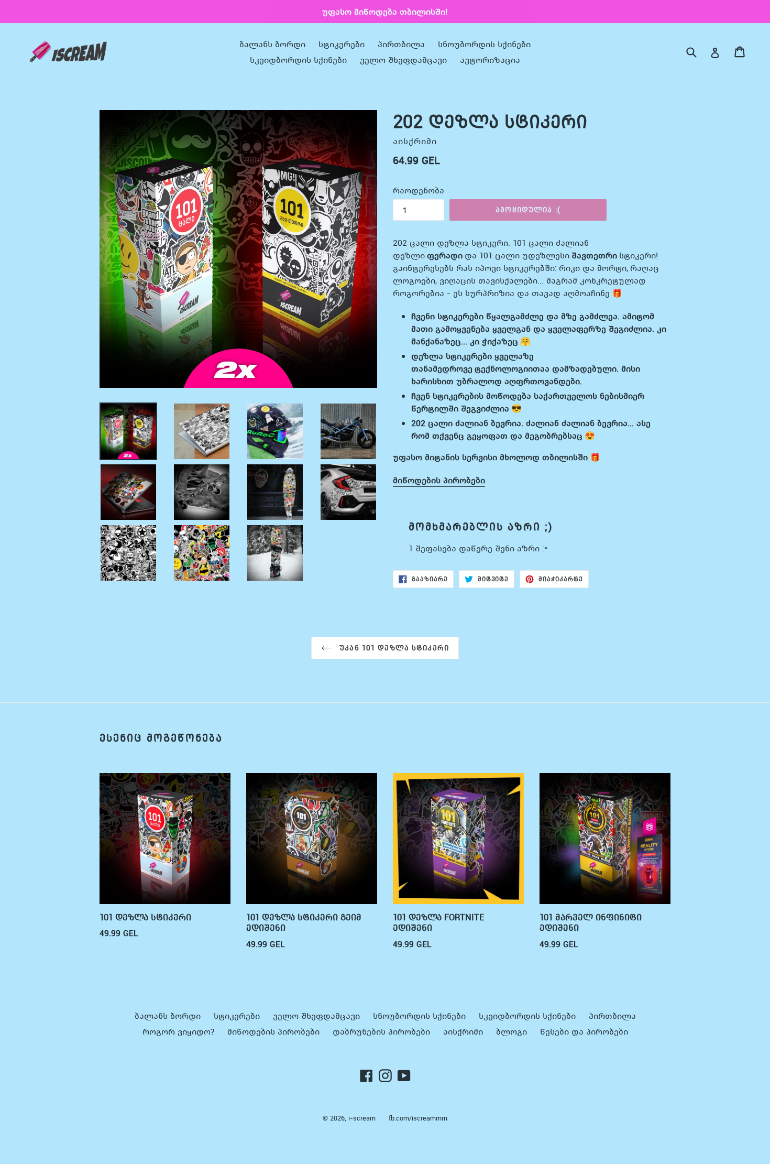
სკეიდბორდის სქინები (298, 60)
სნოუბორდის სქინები (484, 44)
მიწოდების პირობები (439, 480)
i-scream (362, 1118)
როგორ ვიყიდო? (178, 1031)
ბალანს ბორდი (272, 44)
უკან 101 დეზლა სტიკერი (393, 647)
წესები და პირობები (584, 1031)
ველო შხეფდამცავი (403, 60)
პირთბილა (401, 44)
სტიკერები (341, 44)
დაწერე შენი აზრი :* (503, 548)
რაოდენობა (418, 190)
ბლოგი (511, 1031)
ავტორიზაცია (490, 60)
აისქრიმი (463, 1031)
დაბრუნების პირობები (381, 1031)
